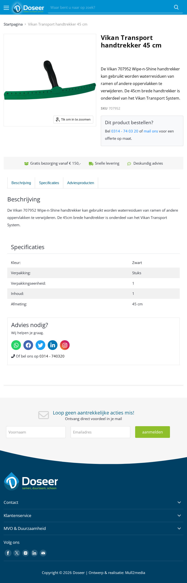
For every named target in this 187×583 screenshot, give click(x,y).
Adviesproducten (80, 183)
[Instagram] (65, 345)
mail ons (151, 131)
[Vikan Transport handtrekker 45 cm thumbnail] (20, 138)
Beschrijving (21, 183)
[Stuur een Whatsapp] (16, 345)
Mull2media (135, 572)
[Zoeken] (176, 7)
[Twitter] (40, 345)
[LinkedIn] (52, 345)
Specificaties (49, 183)
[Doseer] (40, 481)
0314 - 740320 (52, 356)
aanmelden (152, 432)
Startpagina (13, 24)
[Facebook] (28, 345)
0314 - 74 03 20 (124, 131)
